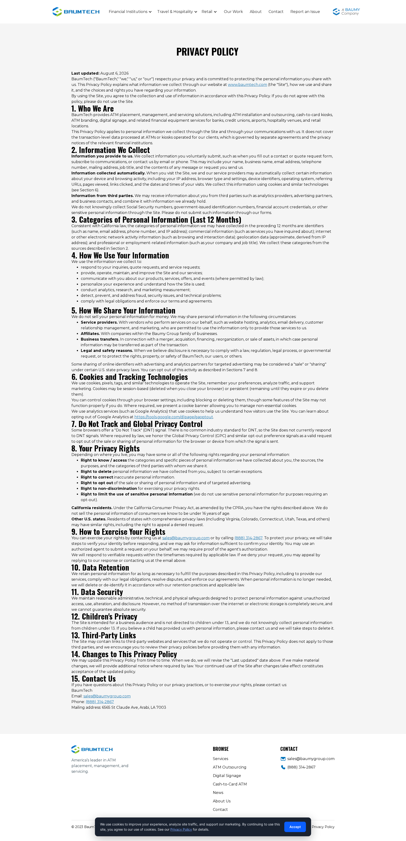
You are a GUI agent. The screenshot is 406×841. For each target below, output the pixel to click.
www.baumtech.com (247, 84)
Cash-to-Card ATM (230, 784)
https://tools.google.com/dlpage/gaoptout (173, 417)
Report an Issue (305, 11)
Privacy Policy (323, 827)
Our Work (233, 11)
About (256, 11)
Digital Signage (227, 775)
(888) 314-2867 (248, 538)
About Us (221, 801)
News (218, 792)
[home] (94, 12)
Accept (295, 827)
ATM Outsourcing (229, 767)
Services (220, 758)
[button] (130, 12)
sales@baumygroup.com (186, 538)
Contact (276, 11)
